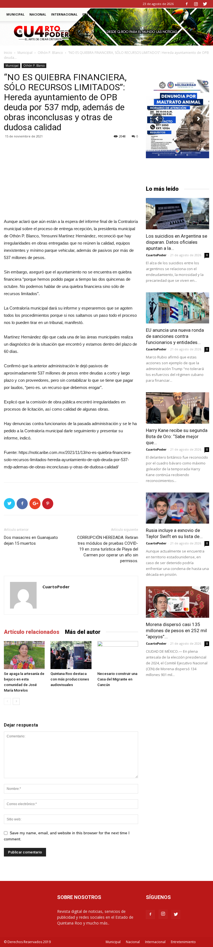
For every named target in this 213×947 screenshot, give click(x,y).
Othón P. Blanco (50, 52)
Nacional (37, 14)
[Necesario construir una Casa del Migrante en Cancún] (117, 655)
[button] (202, 14)
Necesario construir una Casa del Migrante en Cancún (117, 679)
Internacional (64, 14)
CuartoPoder (56, 586)
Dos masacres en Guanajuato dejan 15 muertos (31, 540)
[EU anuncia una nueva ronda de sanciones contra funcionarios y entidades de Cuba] (177, 308)
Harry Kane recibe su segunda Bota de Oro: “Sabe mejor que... (176, 436)
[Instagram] (196, 4)
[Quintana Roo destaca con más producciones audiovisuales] (70, 655)
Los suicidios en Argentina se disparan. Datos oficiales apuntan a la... (176, 242)
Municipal (15, 14)
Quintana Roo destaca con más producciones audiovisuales (69, 679)
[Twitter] (205, 4)
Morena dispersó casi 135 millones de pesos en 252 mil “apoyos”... (176, 630)
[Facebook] (186, 4)
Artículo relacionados (31, 632)
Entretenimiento (97, 14)
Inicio (8, 52)
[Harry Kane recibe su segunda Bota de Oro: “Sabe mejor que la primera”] (177, 408)
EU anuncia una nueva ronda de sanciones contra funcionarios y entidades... (175, 336)
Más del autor (82, 632)
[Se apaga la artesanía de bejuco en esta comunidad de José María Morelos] (24, 655)
